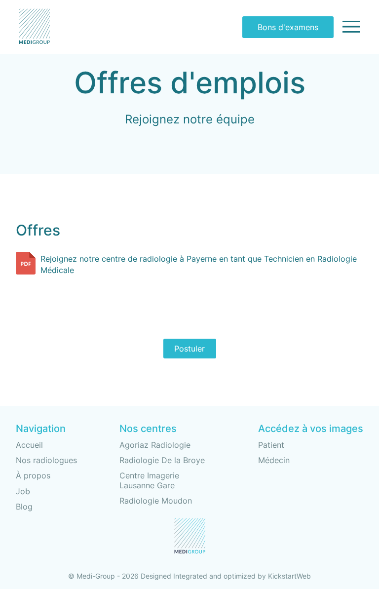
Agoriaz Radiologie (154, 445)
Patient (271, 445)
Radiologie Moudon (155, 501)
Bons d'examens (288, 27)
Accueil (29, 445)
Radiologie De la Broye (162, 460)
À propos (33, 475)
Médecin (274, 460)
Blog (24, 506)
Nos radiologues (46, 460)
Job (23, 491)
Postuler (189, 348)
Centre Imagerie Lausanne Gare (149, 480)
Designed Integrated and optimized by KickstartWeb (226, 576)
